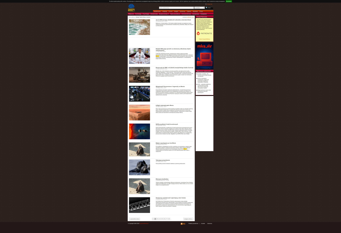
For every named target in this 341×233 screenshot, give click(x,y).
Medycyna (131, 14)
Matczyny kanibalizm (162, 179)
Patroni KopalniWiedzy (204, 39)
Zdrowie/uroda (154, 14)
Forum (170, 11)
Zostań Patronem (202, 17)
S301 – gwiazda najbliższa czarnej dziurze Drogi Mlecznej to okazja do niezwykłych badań (204, 86)
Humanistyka (195, 14)
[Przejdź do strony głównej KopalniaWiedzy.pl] (131, 8)
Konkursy (182, 11)
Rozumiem (228, 1)
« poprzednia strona (134, 219)
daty (193, 17)
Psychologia (146, 14)
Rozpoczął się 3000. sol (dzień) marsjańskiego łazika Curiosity (174, 67)
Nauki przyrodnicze (175, 14)
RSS (184, 224)
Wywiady (195, 11)
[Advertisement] (161, 42)
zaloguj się (209, 4)
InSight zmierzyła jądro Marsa (165, 105)
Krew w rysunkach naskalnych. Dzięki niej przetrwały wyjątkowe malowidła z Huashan (203, 80)
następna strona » (188, 219)
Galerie (189, 11)
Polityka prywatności (193, 223)
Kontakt (203, 223)
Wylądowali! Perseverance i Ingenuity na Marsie (170, 86)
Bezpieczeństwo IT (164, 14)
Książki (176, 11)
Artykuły (165, 11)
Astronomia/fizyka (186, 14)
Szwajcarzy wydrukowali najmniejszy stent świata (171, 198)
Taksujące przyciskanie (163, 160)
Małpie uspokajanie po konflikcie (166, 143)
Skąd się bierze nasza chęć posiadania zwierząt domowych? (204, 91)
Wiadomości (157, 11)
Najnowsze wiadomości (204, 71)
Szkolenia (209, 223)
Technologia (138, 14)
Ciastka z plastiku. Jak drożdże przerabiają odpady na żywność (204, 75)
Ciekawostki (204, 14)
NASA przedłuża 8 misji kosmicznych (167, 124)
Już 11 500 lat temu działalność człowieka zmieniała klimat (173, 20)
